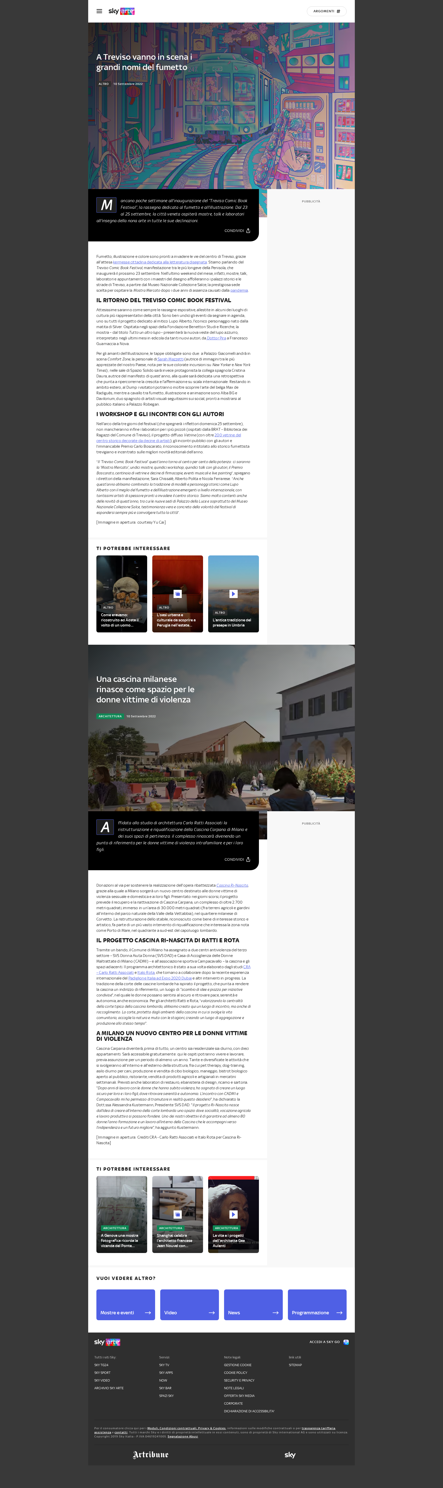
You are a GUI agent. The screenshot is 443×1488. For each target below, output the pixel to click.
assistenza (102, 1432)
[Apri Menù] (102, 11)
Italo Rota (146, 972)
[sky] (290, 1455)
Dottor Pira (216, 338)
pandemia (239, 290)
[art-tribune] (150, 1455)
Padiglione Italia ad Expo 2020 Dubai (160, 978)
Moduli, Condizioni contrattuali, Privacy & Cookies (186, 1428)
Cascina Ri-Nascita (232, 885)
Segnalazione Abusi (183, 1436)
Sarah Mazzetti (170, 359)
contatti (121, 1432)
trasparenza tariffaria (318, 1428)
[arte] (124, 11)
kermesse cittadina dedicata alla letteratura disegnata (160, 262)
